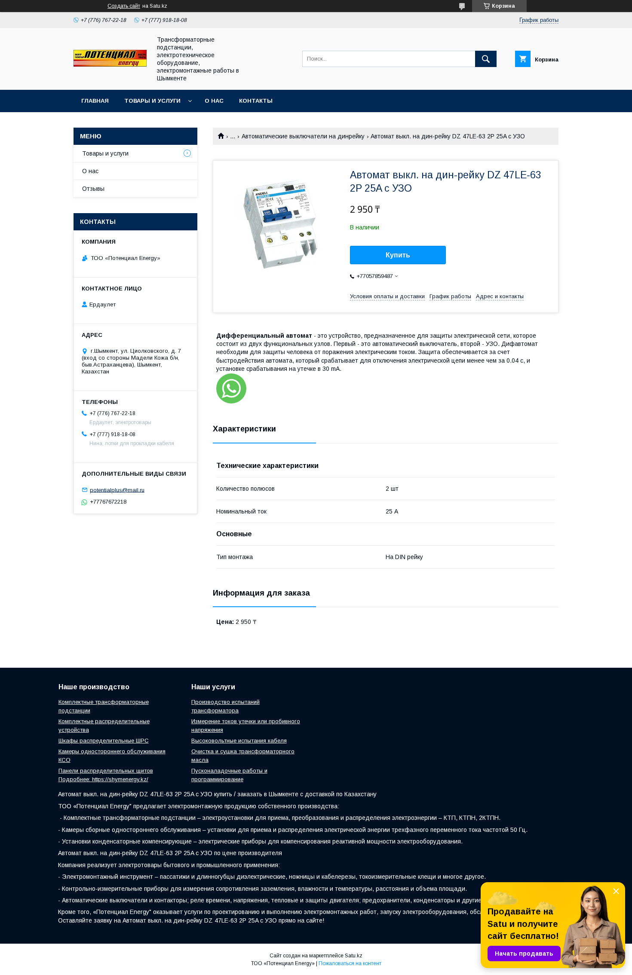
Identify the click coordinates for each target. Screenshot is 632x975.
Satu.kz (353, 956)
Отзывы (93, 188)
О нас (214, 101)
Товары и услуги (152, 101)
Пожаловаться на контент (350, 963)
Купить (398, 255)
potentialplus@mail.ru (117, 489)
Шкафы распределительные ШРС (103, 740)
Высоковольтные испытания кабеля (239, 740)
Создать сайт (123, 6)
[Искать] (486, 59)
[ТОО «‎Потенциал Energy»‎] (110, 64)
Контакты (256, 101)
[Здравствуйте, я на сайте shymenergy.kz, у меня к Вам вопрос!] (231, 388)
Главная (95, 101)
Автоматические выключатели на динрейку (303, 136)
